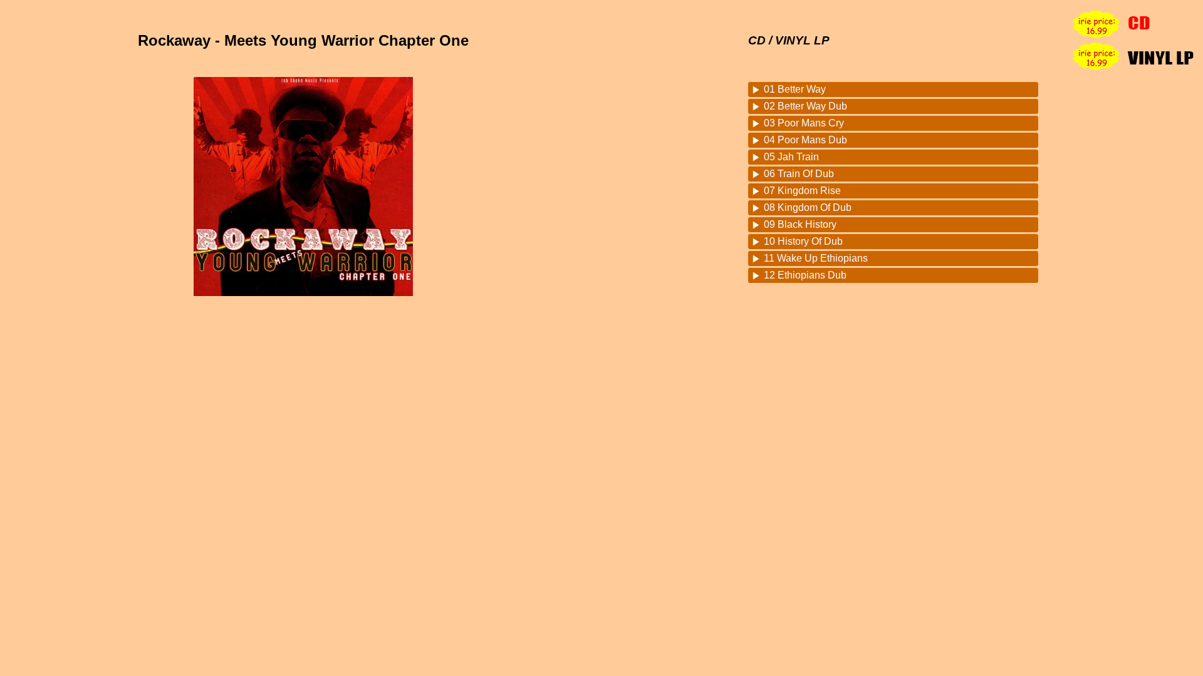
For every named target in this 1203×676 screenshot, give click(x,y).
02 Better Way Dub (805, 106)
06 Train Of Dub (799, 173)
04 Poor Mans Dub (805, 140)
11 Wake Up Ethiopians (816, 258)
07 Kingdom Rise (802, 190)
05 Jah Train (791, 156)
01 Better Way (795, 89)
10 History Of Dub (803, 241)
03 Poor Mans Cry (804, 123)
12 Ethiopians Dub (805, 275)
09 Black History (800, 224)
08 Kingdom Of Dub (807, 207)
